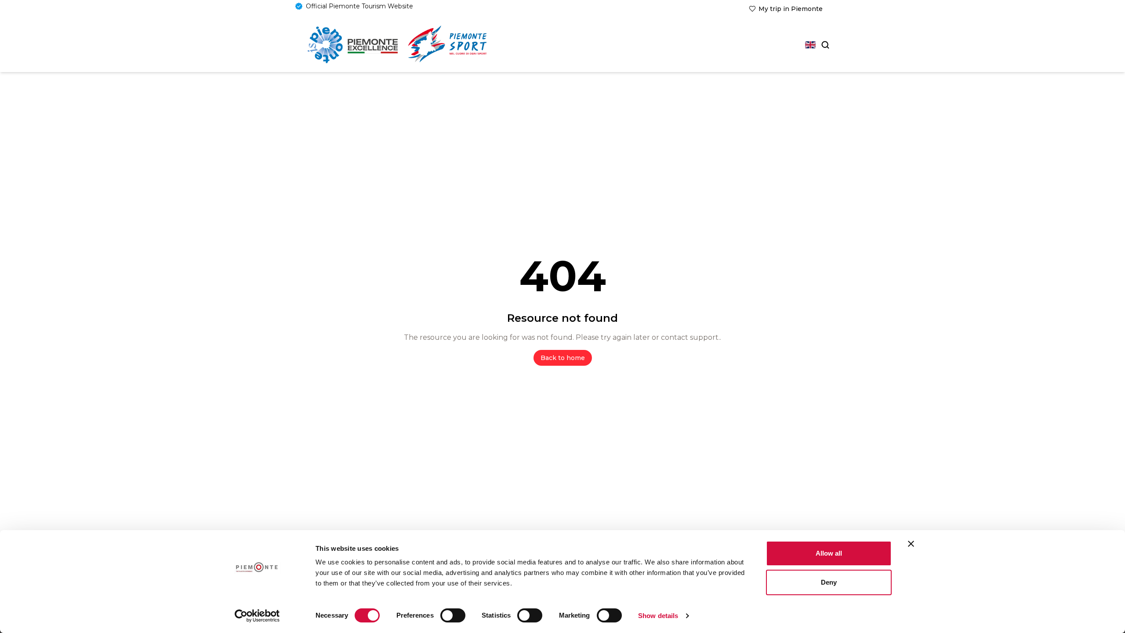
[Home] (352, 45)
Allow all (829, 553)
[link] (786, 8)
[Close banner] (911, 544)
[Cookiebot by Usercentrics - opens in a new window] (257, 615)
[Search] (824, 45)
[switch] (452, 615)
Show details (658, 615)
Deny (829, 582)
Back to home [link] (563, 358)
